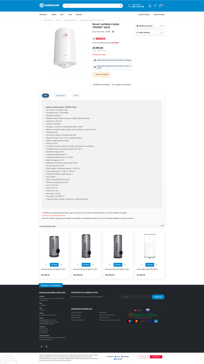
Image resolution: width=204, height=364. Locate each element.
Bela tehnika (48, 20)
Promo (54, 14)
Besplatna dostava (145, 26)
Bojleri (58, 20)
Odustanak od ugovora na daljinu (109, 320)
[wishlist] (46, 264)
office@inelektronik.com (47, 324)
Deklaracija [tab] (60, 95)
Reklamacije (103, 312)
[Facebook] (42, 346)
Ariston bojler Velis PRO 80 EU (147, 269)
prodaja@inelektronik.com (47, 315)
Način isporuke (159, 14)
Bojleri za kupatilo (70, 20)
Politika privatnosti (77, 320)
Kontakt (79, 14)
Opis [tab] (45, 95)
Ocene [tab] (76, 95)
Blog (70, 14)
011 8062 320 (43, 331)
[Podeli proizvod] (113, 31)
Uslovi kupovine (76, 312)
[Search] (121, 6)
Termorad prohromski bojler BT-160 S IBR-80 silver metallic (86, 269)
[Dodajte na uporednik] (61, 265)
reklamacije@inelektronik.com (49, 322)
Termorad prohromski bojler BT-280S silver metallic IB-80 (118, 269)
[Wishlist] (155, 6)
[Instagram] (47, 346)
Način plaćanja (144, 14)
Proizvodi (42, 14)
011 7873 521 (43, 333)
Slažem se (156, 357)
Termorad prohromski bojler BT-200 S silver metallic (54, 269)
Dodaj (55, 264)
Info (61, 14)
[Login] (149, 6)
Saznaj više (143, 357)
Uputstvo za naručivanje (107, 315)
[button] (160, 6)
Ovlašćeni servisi (104, 317)
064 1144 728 (138, 6)
